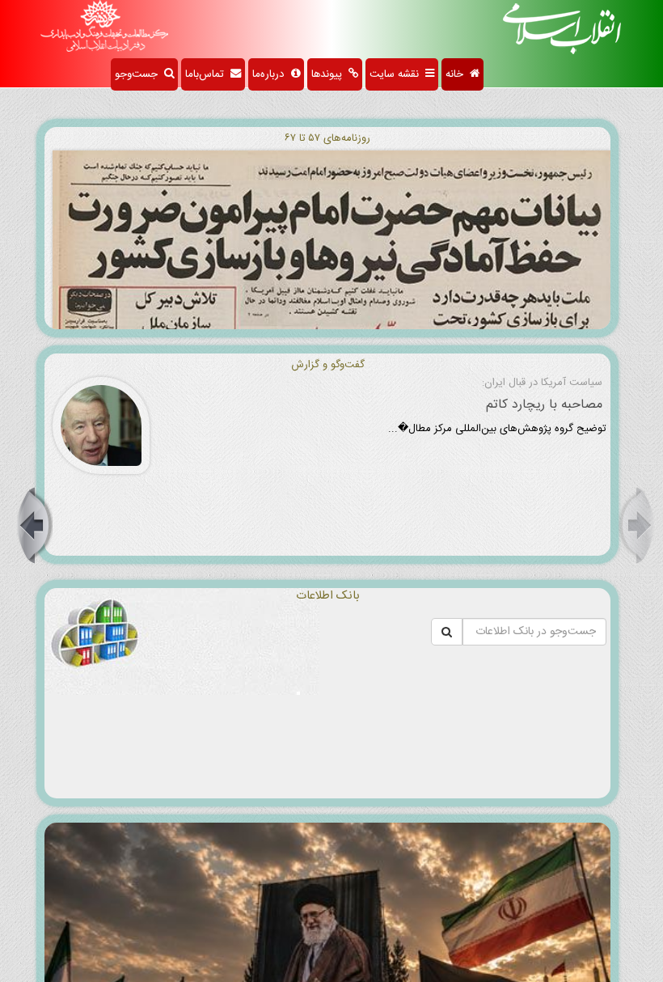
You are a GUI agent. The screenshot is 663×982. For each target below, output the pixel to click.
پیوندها (329, 74)
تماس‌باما (207, 74)
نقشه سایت (397, 74)
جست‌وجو (139, 74)
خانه (458, 74)
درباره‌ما (271, 74)
